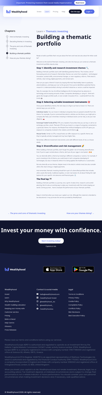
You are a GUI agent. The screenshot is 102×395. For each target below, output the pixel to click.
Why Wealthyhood (12, 301)
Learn (47, 11)
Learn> (41, 31)
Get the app (75, 11)
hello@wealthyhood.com (49, 294)
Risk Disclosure (74, 312)
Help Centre (9, 323)
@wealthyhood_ (46, 305)
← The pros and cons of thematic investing (26, 213)
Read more (80, 3)
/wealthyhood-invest (48, 298)
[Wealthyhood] (16, 11)
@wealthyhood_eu (47, 302)
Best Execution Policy (76, 315)
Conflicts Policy (74, 308)
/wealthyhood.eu (46, 309)
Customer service (12, 312)
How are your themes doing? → (80, 213)
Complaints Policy (75, 305)
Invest (39, 11)
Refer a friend (10, 319)
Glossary (8, 326)
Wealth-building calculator (15, 305)
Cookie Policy (73, 301)
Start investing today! (51, 241)
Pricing (55, 11)
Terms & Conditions (76, 294)
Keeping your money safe (15, 308)
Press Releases (10, 330)
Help (63, 11)
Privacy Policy (73, 298)
